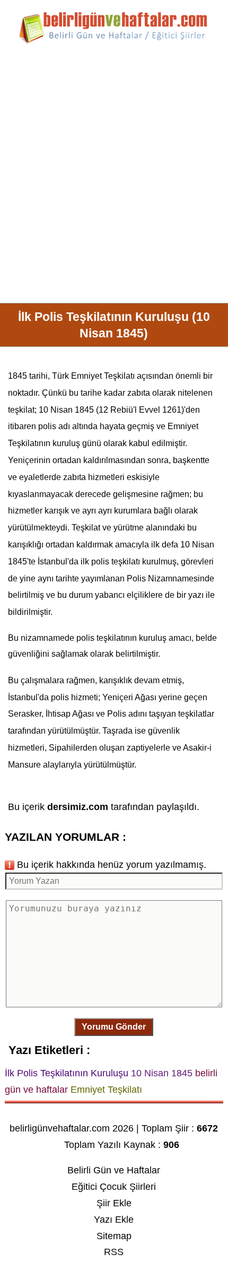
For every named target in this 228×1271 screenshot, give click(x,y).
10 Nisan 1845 (66, 409)
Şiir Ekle (114, 1203)
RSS (114, 1252)
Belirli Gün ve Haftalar (113, 1170)
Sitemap (114, 1236)
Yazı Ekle (114, 1219)
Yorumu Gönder (114, 1026)
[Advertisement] (114, 178)
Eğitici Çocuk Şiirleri (114, 1186)
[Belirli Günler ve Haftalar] (114, 42)
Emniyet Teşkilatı (103, 375)
